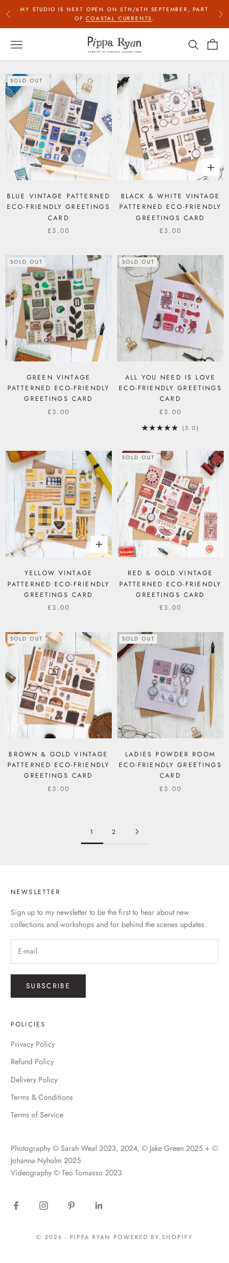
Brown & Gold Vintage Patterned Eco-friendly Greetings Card (58, 765)
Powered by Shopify (153, 1237)
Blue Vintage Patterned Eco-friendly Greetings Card (59, 207)
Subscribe (48, 986)
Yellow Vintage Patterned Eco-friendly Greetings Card (58, 584)
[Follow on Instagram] (43, 1205)
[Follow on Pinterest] (71, 1205)
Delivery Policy (34, 1079)
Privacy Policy (33, 1044)
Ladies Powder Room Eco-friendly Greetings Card (170, 765)
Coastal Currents (119, 18)
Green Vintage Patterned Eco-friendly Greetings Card (58, 388)
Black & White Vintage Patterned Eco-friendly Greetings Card (170, 207)
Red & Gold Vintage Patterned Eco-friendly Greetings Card (170, 584)
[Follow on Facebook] (16, 1205)
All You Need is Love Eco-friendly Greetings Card (170, 388)
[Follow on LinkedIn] (99, 1205)
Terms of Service (37, 1114)
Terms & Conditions (42, 1097)
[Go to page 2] (137, 832)
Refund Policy (32, 1061)
